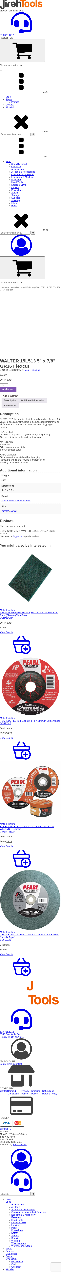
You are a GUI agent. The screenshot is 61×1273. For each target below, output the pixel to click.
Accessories (17, 169)
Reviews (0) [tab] (10, 405)
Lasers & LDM (18, 185)
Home (3, 287)
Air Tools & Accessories (23, 172)
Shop (8, 161)
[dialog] (30, 1210)
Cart (13, 1264)
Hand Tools (17, 182)
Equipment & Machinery (23, 177)
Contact (9, 104)
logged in (17, 536)
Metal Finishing (28, 287)
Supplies (15, 198)
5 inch (13, 511)
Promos (15, 102)
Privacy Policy (25, 1092)
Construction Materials (22, 174)
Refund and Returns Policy (49, 1092)
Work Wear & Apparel (22, 1246)
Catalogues (11, 1254)
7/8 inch (5, 511)
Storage (15, 195)
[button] (9, 396)
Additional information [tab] (32, 400)
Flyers (9, 99)
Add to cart (8, 389)
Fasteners (16, 179)
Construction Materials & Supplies (28, 1212)
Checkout (16, 1267)
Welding (15, 200)
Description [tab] (10, 400)
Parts (14, 205)
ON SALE (16, 166)
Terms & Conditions (13, 1092)
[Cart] (22, 50)
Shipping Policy (35, 1092)
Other (14, 203)
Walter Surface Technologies (15, 500)
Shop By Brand (19, 164)
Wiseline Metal (18, 1243)
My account (11, 1259)
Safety (14, 192)
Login (8, 97)
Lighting (15, 187)
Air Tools (15, 1207)
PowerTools (17, 190)
